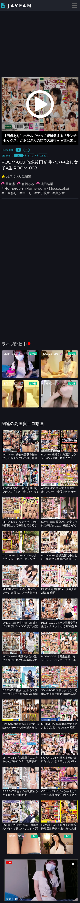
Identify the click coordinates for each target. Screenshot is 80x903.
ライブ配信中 (14, 344)
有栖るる (28, 184)
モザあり (10, 193)
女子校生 (43, 193)
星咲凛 (10, 184)
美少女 (60, 193)
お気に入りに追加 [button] (18, 176)
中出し (27, 193)
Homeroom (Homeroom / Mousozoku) (36, 189)
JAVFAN (20, 5)
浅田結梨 (47, 184)
